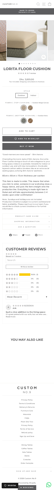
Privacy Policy (27, 400)
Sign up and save (26, 471)
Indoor (33, 95)
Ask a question (27, 227)
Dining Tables (27, 445)
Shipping (23, 82)
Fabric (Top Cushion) (27, 102)
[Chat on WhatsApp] (48, 484)
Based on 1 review (13, 256)
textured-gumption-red (30, 121)
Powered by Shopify (27, 483)
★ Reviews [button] (27, 487)
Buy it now (27, 146)
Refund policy (27, 433)
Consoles (27, 460)
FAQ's (27, 418)
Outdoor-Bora (23, 121)
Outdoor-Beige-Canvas (23, 108)
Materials (27, 414)
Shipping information (27, 221)
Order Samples (27, 463)
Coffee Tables (27, 449)
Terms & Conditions (27, 403)
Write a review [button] (27, 267)
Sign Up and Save (27, 436)
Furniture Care (27, 411)
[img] (18, 306)
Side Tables (27, 452)
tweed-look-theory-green (30, 108)
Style (27, 91)
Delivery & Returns (27, 407)
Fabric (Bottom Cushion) (27, 115)
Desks (27, 456)
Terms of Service (27, 429)
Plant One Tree (27, 422)
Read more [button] (11, 317)
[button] (23, 73)
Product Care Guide (27, 216)
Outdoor (21, 95)
